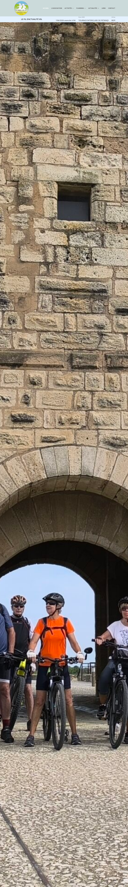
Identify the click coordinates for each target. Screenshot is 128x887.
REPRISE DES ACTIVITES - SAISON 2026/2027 (109, 20)
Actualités (92, 8)
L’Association (56, 8)
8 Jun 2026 (61, 17)
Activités (68, 8)
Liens (104, 8)
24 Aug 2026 (94, 17)
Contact (111, 8)
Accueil (46, 8)
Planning (80, 8)
